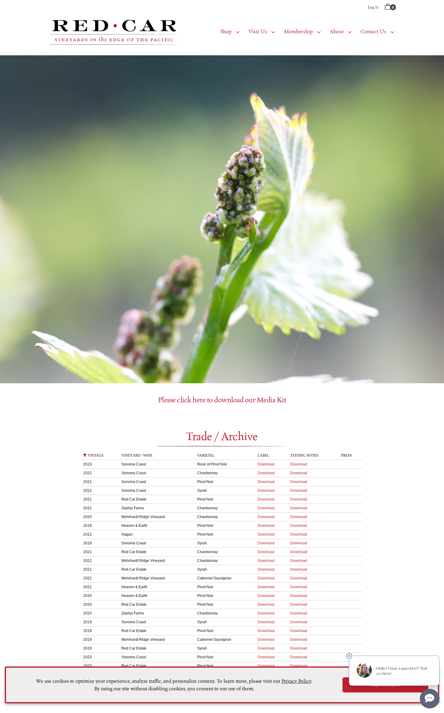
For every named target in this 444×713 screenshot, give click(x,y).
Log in (373, 7)
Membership (298, 31)
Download (266, 464)
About (337, 31)
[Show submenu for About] (349, 31)
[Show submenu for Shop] (237, 31)
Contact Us (373, 31)
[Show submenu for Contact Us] (392, 31)
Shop (226, 31)
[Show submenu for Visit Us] (273, 31)
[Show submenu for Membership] (319, 31)
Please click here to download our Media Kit (222, 400)
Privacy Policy (296, 681)
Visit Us (258, 31)
